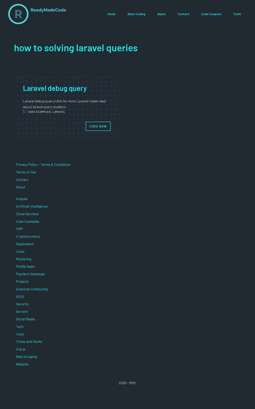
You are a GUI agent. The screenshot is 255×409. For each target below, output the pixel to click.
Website (22, 364)
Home (112, 14)
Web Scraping (26, 356)
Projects (22, 281)
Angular (22, 198)
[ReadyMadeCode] (37, 14)
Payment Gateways (30, 274)
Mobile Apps (25, 266)
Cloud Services (27, 214)
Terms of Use (26, 172)
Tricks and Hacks (29, 341)
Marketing (23, 259)
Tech (20, 326)
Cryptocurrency (28, 236)
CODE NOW (98, 126)
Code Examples (39, 111)
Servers (22, 311)
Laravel (59, 111)
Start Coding (136, 14)
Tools (237, 14)
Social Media (25, 319)
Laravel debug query (55, 88)
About (161, 14)
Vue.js (20, 349)
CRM (19, 228)
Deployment (25, 244)
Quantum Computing (32, 289)
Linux (20, 251)
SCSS (20, 296)
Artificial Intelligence (32, 206)
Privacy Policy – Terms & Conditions (43, 164)
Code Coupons (211, 14)
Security (22, 304)
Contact (183, 14)
